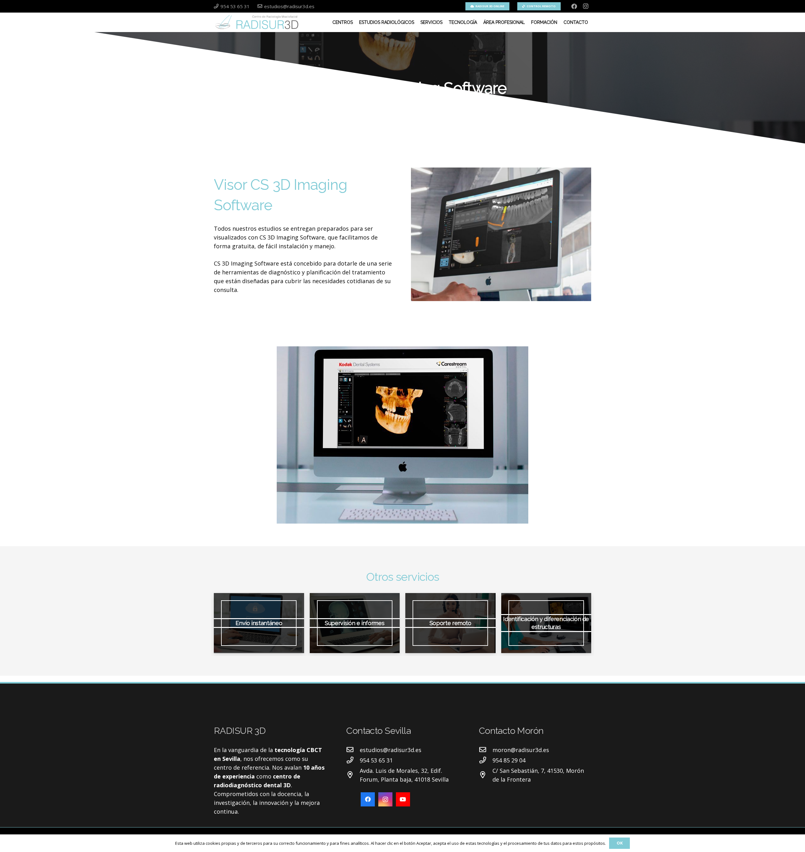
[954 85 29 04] (485, 760)
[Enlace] (258, 22)
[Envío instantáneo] (259, 623)
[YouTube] (403, 799)
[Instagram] (585, 6)
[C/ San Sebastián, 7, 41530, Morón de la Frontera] (485, 775)
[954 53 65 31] (353, 760)
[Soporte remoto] (450, 623)
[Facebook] (574, 6)
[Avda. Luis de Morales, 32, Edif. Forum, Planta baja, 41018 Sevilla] (353, 775)
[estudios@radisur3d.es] (353, 749)
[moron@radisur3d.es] (485, 749)
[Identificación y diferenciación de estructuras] (546, 623)
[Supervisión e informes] (355, 623)
